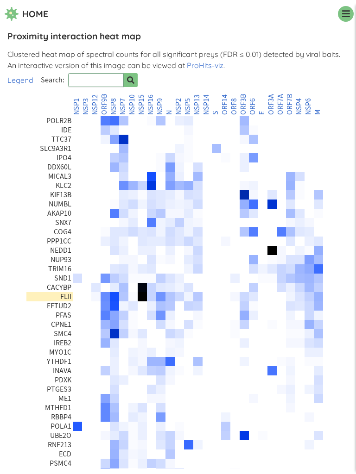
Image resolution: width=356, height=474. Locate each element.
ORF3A (271, 104)
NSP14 (206, 104)
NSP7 (122, 106)
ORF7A (280, 104)
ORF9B (104, 104)
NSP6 (308, 106)
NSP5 (187, 106)
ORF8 (234, 106)
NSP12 (95, 104)
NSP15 (141, 104)
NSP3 (85, 106)
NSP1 (76, 106)
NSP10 (132, 104)
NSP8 (113, 106)
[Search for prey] (131, 80)
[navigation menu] (346, 14)
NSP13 (197, 104)
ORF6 (252, 106)
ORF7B (289, 104)
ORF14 (224, 104)
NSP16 (150, 104)
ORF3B (243, 104)
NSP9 (160, 106)
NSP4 (299, 106)
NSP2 (178, 106)
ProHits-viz (205, 65)
